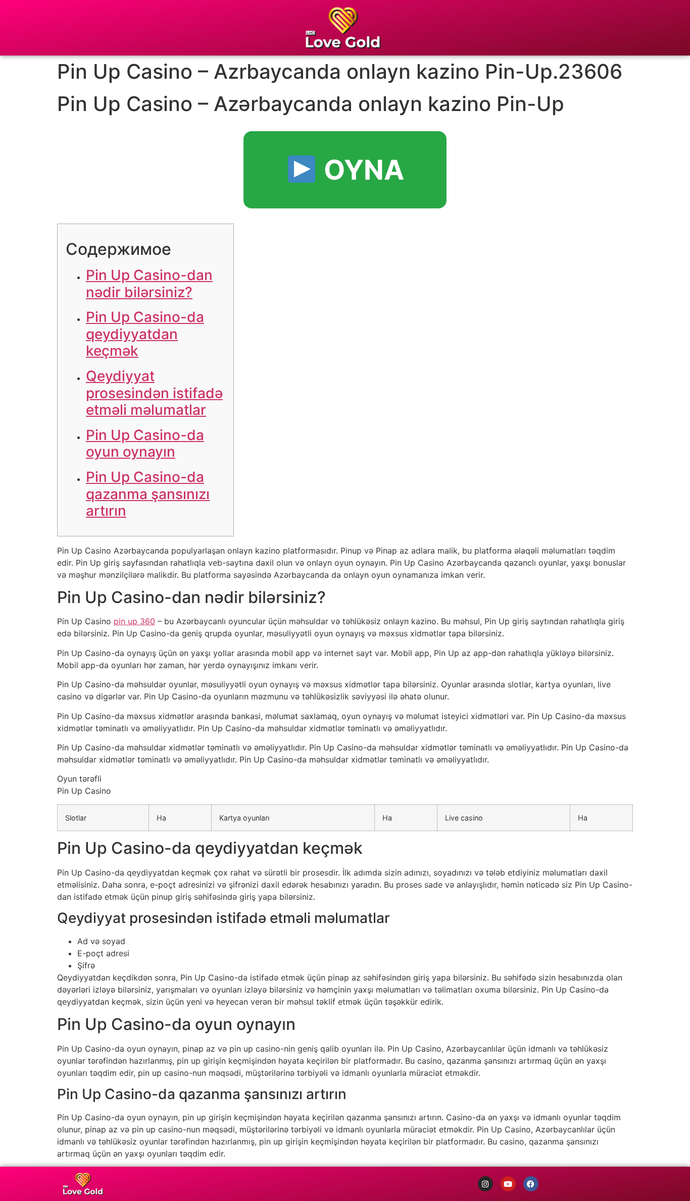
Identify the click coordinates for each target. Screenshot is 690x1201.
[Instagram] (485, 1183)
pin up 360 (134, 621)
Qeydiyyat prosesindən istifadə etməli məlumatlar (154, 392)
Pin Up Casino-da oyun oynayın (145, 443)
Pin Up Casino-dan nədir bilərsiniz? (149, 283)
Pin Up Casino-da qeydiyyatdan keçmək (145, 333)
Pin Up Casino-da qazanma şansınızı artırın (148, 493)
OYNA (360, 169)
